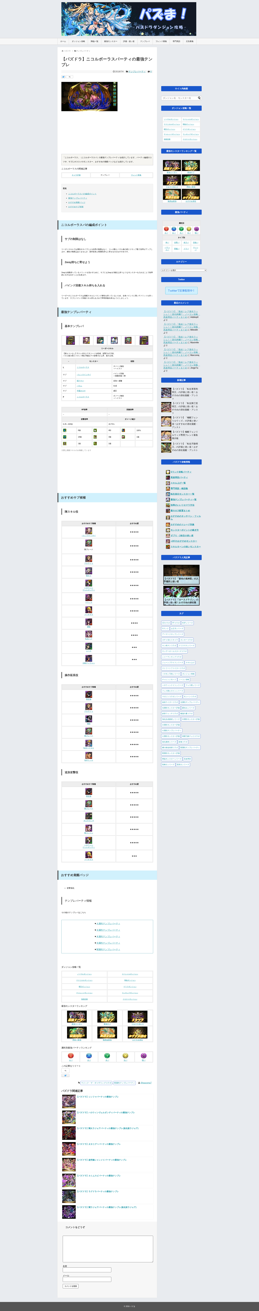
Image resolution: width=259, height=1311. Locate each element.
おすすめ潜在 (137, 1040)
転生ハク (88, 639)
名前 (65, 1266)
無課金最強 (107, 1040)
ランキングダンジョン (130, 993)
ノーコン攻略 (184, 680)
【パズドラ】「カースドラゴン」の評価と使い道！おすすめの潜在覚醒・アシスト (181, 602)
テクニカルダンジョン (84, 980)
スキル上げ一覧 (178, 483)
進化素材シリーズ (169, 742)
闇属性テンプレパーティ (108, 949)
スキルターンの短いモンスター (186, 546)
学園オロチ (81, 391)
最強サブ (107, 1024)
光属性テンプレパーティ (108, 943)
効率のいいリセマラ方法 (182, 505)
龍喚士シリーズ (168, 765)
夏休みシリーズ (188, 708)
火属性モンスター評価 (171, 736)
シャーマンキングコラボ (171, 657)
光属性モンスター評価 (171, 708)
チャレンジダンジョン (84, 993)
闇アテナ (80, 381)
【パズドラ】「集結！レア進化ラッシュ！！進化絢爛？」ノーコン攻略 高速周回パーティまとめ (181, 314)
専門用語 (176, 41)
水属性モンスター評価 (171, 725)
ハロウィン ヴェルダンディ (89, 589)
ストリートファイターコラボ (173, 668)
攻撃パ (176, 243)
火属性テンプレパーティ (108, 923)
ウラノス (88, 602)
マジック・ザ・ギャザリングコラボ (96, 1083)
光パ (125, 1060)
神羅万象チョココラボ (191, 736)
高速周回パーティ (179, 477)
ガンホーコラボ (186, 640)
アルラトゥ (88, 563)
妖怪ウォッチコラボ (170, 714)
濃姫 (89, 627)
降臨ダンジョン (130, 980)
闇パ (143, 1060)
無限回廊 (84, 999)
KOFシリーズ (187, 623)
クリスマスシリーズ (186, 646)
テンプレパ (145, 41)
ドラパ (186, 249)
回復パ (195, 243)
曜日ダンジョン (84, 987)
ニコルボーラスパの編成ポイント (82, 194)
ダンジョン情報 (188, 674)
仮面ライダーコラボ (170, 702)
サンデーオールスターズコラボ (174, 651)
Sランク (165, 629)
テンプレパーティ (137, 71)
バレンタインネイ (84, 375)
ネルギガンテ (89, 821)
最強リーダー (77, 1024)
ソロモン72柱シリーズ (171, 674)
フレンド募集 (161, 41)
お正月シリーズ (177, 629)
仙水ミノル (88, 760)
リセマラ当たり (138, 1024)
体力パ (186, 243)
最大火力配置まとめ (180, 510)
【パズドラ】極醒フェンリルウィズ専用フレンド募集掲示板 (185, 435)
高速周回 (187, 759)
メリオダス (88, 614)
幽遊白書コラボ (186, 714)
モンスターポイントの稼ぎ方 (185, 530)
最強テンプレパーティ (77, 198)
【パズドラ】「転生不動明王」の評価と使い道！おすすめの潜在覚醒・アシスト (185, 447)
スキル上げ (190, 663)
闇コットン (88, 833)
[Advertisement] (107, 134)
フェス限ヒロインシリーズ (172, 691)
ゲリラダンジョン (130, 987)
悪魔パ (176, 249)
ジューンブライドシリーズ (172, 663)
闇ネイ (88, 576)
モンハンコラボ (190, 697)
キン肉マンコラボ (169, 646)
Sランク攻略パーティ (181, 472)
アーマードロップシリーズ (172, 634)
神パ (167, 243)
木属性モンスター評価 (191, 719)
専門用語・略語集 (179, 488)
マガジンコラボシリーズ (171, 697)
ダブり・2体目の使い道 (182, 535)
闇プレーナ (88, 736)
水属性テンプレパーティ (108, 930)
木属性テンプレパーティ (108, 936)
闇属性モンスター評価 (171, 753)
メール (66, 1275)
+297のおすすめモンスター (184, 541)
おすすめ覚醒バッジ (76, 202)
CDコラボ (166, 623)
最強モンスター (110, 41)
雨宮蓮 (88, 699)
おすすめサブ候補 (75, 207)
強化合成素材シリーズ (171, 719)
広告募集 (190, 41)
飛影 (89, 724)
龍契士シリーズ (183, 765)
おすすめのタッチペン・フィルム (186, 517)
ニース (88, 651)
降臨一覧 (94, 41)
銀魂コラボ (183, 742)
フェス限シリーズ (193, 685)
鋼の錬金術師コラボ (170, 748)
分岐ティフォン (89, 663)
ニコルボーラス (83, 367)
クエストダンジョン (130, 999)
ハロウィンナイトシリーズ (172, 685)
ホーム (63, 41)
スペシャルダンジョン (130, 974)
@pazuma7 (146, 1083)
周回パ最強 (76, 1040)
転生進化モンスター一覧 (182, 494)
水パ (89, 1060)
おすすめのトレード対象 (182, 524)
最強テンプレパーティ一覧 (184, 499)
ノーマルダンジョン (84, 974)
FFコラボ (176, 623)
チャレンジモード (169, 680)
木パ (107, 1060)
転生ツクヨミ (89, 748)
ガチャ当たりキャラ (170, 640)
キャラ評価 (76, 175)
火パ (71, 1060)
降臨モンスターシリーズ (171, 759)
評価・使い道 (128, 41)
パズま (132, 1306)
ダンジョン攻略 (78, 41)
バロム (79, 386)
